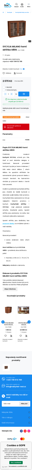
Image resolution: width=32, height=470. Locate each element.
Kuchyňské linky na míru (22, 12)
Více (21, 69)
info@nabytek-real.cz (16, 386)
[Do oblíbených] (6, 336)
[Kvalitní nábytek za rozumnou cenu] (3, 12)
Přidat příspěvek (10, 289)
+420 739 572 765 (15, 61)
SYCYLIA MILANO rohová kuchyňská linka (23, 324)
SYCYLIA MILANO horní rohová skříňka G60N (8, 324)
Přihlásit (24, 403)
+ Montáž (8, 87)
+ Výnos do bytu (11, 90)
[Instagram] (28, 431)
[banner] (8, 5)
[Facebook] (21, 431)
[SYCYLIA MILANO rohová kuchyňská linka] (23, 310)
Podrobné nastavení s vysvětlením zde (16, 466)
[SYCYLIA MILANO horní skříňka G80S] (6, 367)
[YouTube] (25, 431)
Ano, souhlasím (16, 462)
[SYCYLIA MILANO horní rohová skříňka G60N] (8, 310)
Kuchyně (9, 12)
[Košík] (22, 4)
